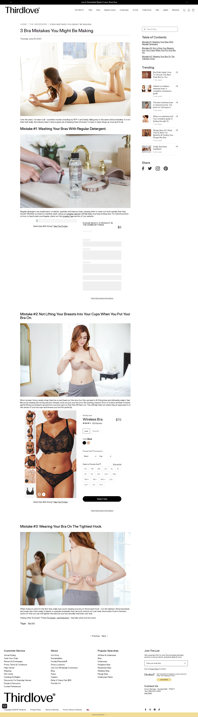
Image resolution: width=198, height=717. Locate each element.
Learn (165, 10)
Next (104, 636)
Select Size (102, 499)
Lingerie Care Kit (73, 214)
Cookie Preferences (12, 686)
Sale (157, 10)
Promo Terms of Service (72, 710)
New (90, 10)
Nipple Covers (110, 10)
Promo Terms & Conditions (15, 665)
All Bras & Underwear (107, 655)
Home (23, 24)
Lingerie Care (68, 216)
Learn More (164, 680)
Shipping (7, 671)
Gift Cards (8, 674)
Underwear (124, 10)
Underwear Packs (105, 677)
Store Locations (58, 665)
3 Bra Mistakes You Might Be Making (70, 24)
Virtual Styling (10, 655)
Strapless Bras (104, 665)
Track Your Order (11, 658)
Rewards (175, 10)
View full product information (102, 298)
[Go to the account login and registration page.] (188, 10)
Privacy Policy (154, 669)
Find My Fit (79, 10)
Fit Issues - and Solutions (58, 618)
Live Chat (148, 693)
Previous (96, 636)
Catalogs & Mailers (12, 677)
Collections (146, 10)
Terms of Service (52, 710)
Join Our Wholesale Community (64, 668)
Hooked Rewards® (59, 661)
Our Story (55, 655)
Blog (53, 671)
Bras (98, 10)
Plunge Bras (103, 674)
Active (135, 10)
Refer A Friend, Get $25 (61, 680)
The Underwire (38, 24)
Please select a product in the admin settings (98, 224)
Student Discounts (12, 683)
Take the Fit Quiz (60, 226)
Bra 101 (31, 623)
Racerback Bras (104, 668)
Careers (54, 677)
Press (53, 674)
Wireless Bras (104, 671)
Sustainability (56, 658)
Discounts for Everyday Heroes (17, 680)
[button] (99, 714)
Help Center (9, 668)
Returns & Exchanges (13, 661)
